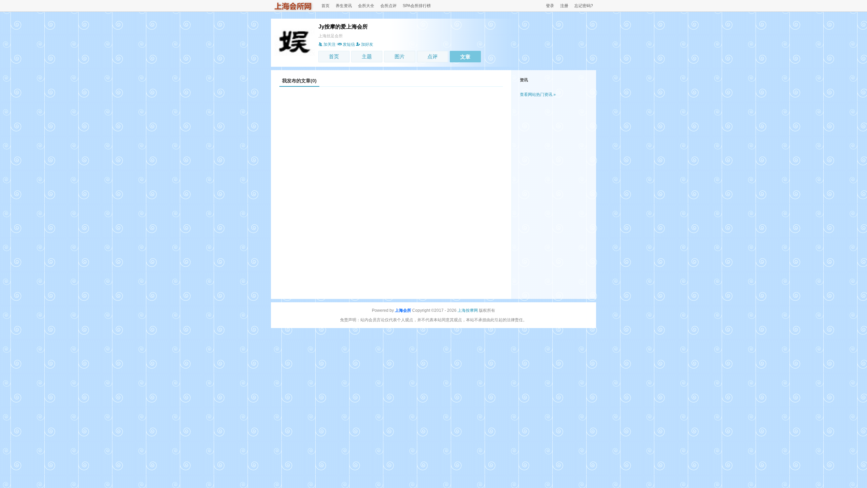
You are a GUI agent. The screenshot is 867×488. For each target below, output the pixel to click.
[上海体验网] (293, 9)
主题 (367, 56)
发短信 (349, 44)
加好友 (367, 44)
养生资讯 (344, 5)
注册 (564, 5)
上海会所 (403, 310)
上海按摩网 (468, 310)
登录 (550, 5)
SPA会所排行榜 (417, 5)
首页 (325, 5)
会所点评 (388, 5)
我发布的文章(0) (299, 80)
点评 (432, 56)
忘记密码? (583, 5)
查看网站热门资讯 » (538, 94)
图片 (400, 56)
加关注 (329, 44)
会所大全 (366, 5)
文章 (465, 57)
